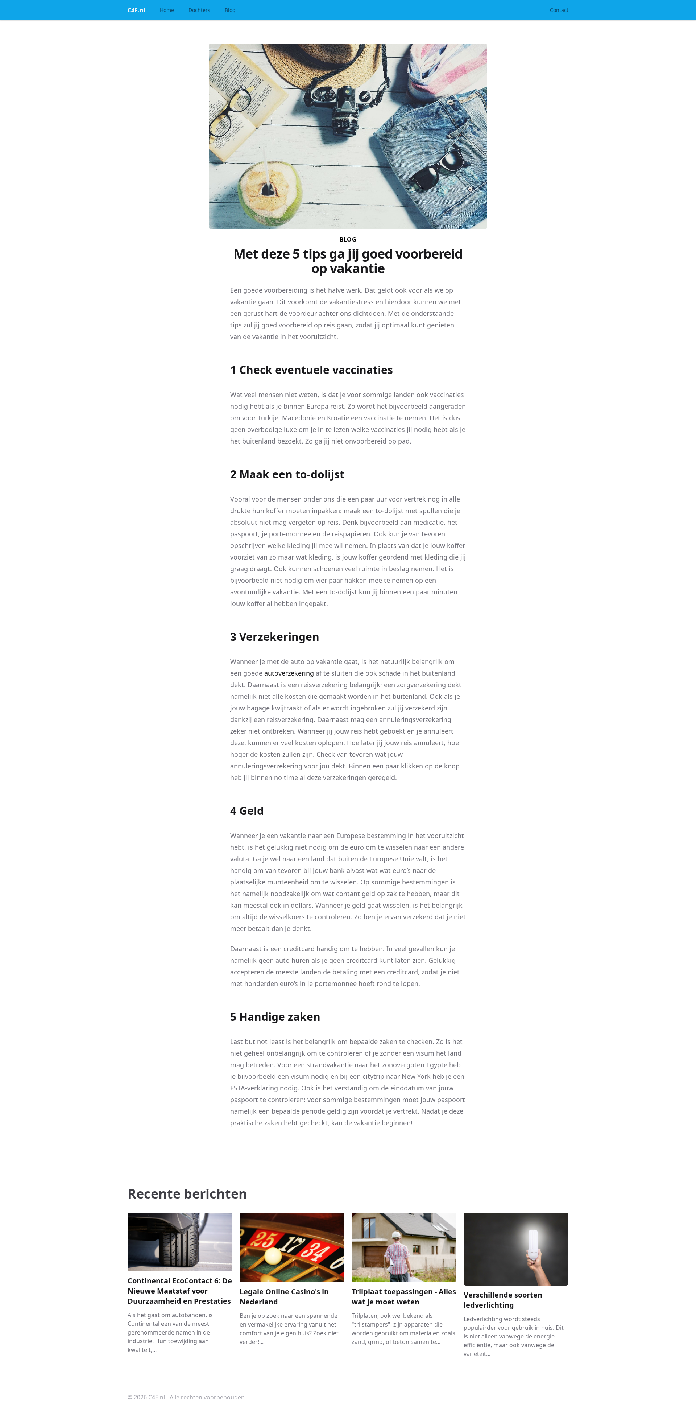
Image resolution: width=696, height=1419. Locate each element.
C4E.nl (136, 10)
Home (167, 10)
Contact (559, 10)
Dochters (199, 10)
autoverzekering (289, 673)
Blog (230, 10)
